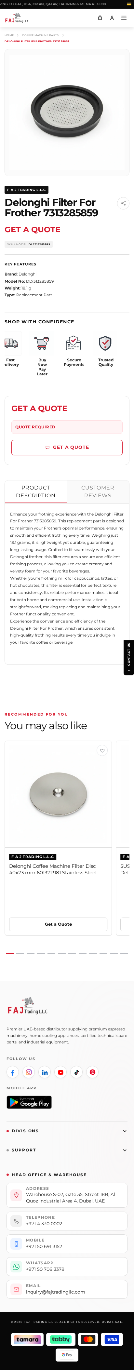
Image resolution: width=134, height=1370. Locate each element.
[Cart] (99, 17)
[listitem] (13, 1072)
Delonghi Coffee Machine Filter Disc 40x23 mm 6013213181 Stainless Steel (53, 869)
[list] (67, 848)
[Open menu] (123, 17)
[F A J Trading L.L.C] (19, 18)
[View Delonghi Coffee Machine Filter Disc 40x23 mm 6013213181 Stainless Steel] (102, 750)
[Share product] (123, 203)
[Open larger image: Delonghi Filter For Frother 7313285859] (67, 112)
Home (9, 35)
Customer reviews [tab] (97, 492)
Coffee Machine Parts (40, 35)
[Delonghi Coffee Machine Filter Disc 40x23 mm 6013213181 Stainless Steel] (58, 794)
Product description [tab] (36, 492)
